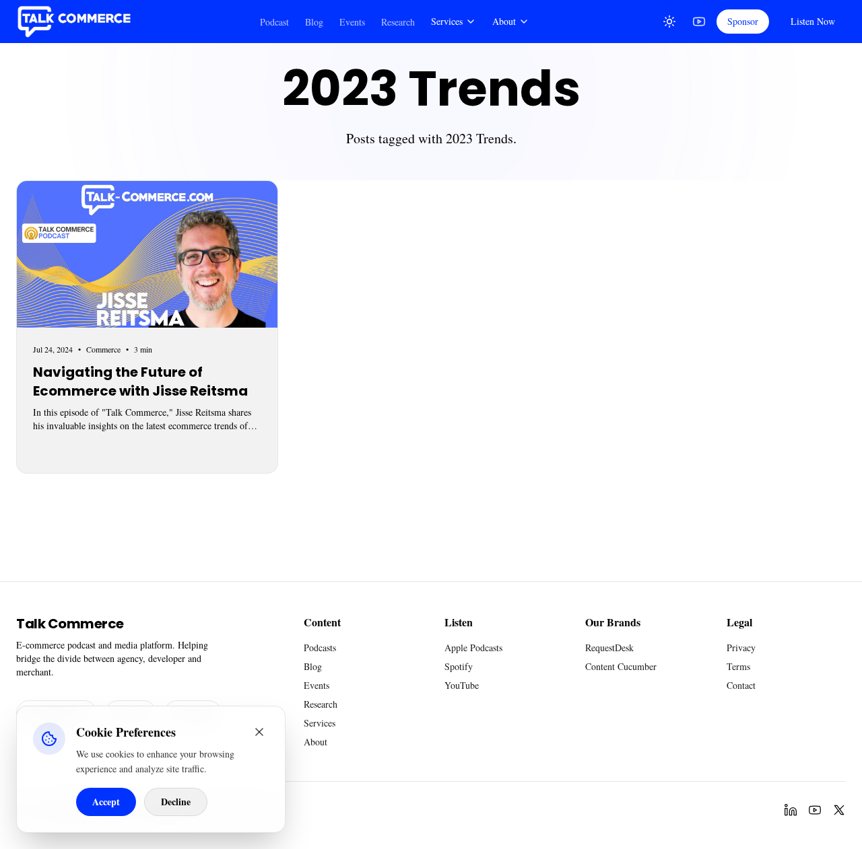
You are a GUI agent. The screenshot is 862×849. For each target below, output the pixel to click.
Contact (741, 685)
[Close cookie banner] (259, 732)
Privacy (741, 647)
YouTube (461, 685)
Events (352, 21)
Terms (738, 666)
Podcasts (320, 647)
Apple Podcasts (473, 647)
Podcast (274, 21)
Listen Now (813, 21)
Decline (176, 802)
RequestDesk (609, 647)
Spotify (458, 666)
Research (398, 21)
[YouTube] (699, 21)
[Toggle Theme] (669, 21)
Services (447, 21)
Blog (314, 21)
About (504, 21)
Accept (106, 802)
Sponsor (742, 21)
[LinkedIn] (790, 810)
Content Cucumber (621, 666)
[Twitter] (839, 810)
